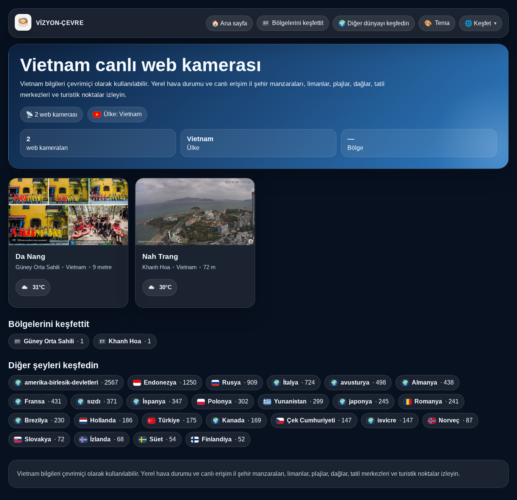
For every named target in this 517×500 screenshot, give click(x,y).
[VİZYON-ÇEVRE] (23, 23)
